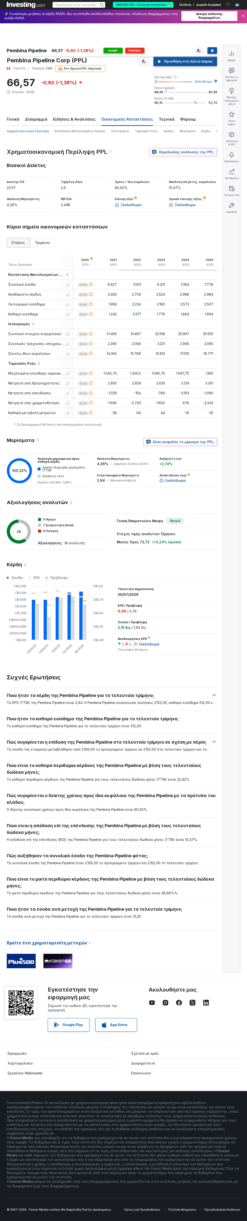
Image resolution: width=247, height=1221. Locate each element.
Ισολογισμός (120, 131)
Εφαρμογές (17, 1053)
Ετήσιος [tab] (18, 242)
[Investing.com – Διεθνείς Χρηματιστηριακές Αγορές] (26, 4)
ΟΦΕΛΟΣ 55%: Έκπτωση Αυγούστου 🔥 (143, 4)
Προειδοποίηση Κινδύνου (222, 1209)
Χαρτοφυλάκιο (20, 1063)
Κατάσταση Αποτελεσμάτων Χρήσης (80, 131)
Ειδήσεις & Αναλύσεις (74, 119)
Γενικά (13, 119)
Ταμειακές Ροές (146, 131)
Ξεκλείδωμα (203, 81)
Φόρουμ (188, 119)
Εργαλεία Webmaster (25, 1073)
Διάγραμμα (36, 119)
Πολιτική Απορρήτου (182, 1209)
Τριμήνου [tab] (42, 242)
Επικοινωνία (141, 1073)
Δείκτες (169, 131)
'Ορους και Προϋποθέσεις (142, 1209)
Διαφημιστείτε (143, 1063)
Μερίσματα (187, 131)
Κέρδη (205, 131)
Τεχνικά (166, 119)
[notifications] (228, 4)
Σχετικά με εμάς (145, 1053)
